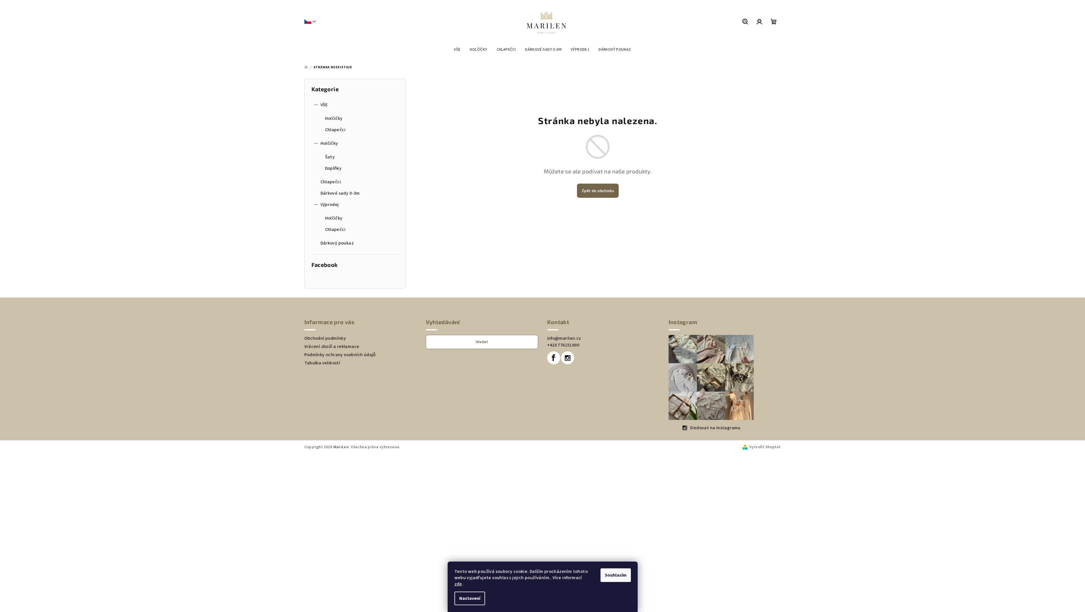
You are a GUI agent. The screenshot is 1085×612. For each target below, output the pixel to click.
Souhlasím (616, 575)
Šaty (330, 157)
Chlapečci (335, 130)
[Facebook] (553, 357)
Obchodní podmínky (325, 338)
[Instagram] (567, 357)
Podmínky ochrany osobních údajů (340, 355)
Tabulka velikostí (322, 363)
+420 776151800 (563, 345)
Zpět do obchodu (598, 190)
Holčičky (334, 118)
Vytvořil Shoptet (765, 447)
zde (458, 584)
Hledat (482, 342)
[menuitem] (457, 49)
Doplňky (333, 168)
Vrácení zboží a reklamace (331, 346)
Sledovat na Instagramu (715, 428)
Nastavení (469, 598)
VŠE (324, 105)
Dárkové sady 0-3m (340, 193)
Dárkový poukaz (337, 243)
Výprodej (330, 204)
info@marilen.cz (564, 338)
